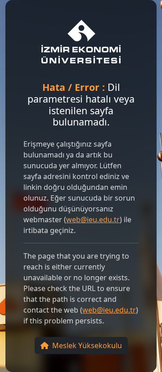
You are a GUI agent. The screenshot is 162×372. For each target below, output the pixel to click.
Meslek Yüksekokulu (87, 345)
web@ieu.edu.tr (93, 219)
